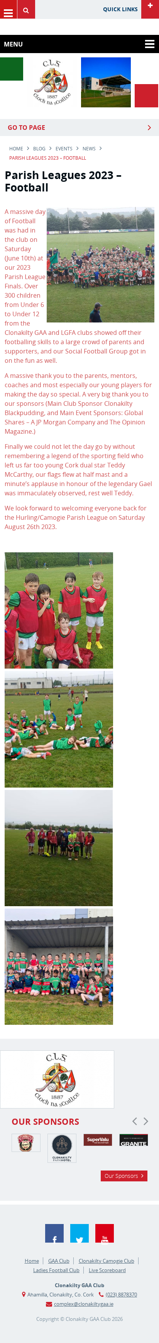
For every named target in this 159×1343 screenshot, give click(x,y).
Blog (39, 148)
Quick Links (120, 9)
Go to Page (26, 127)
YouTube (104, 1233)
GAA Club (58, 1260)
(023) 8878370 (121, 1294)
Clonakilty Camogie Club (106, 1260)
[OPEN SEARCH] (28, 9)
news (89, 148)
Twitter (79, 1233)
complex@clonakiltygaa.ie (83, 1303)
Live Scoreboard (107, 1270)
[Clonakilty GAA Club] (52, 105)
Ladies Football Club (56, 1270)
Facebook (54, 1233)
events (64, 148)
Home (16, 148)
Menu (8, 9)
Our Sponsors (121, 1175)
